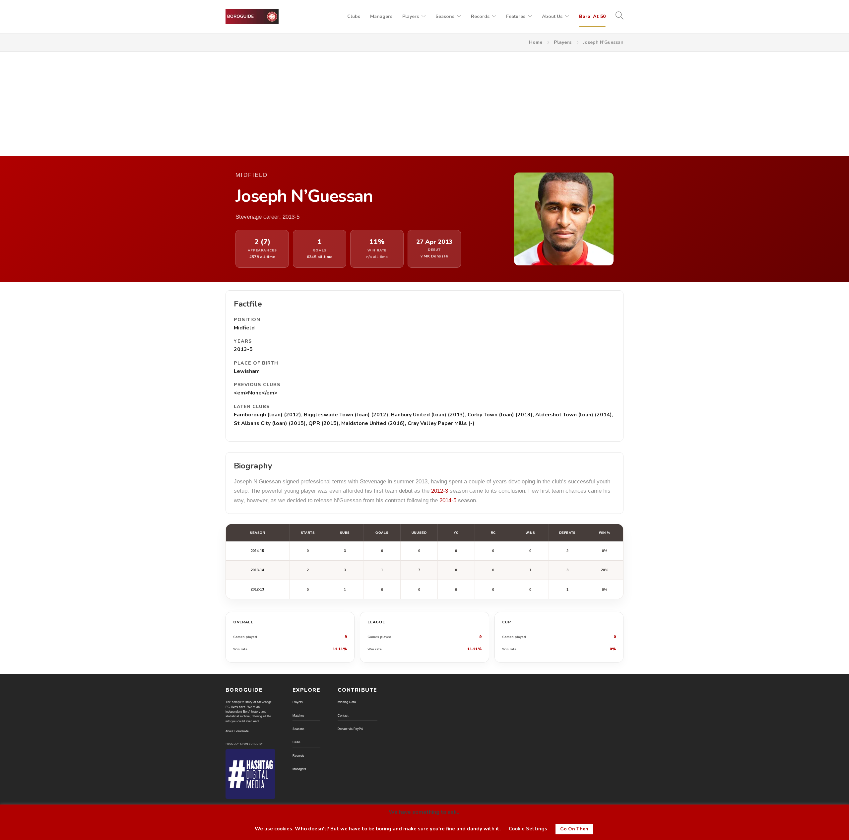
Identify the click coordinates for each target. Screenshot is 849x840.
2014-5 (447, 500)
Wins (530, 532)
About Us (552, 16)
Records (480, 16)
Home (536, 42)
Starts (308, 532)
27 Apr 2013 (434, 242)
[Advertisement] (424, 101)
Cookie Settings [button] (528, 828)
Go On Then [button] (574, 829)
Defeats (567, 532)
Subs (345, 532)
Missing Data (347, 702)
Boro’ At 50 (592, 16)
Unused (419, 532)
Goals (381, 532)
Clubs (353, 16)
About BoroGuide (237, 731)
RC (493, 532)
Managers (381, 16)
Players (410, 16)
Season (257, 532)
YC (456, 532)
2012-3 (439, 491)
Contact (343, 715)
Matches (298, 715)
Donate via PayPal (350, 729)
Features (515, 16)
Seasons (444, 16)
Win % (604, 532)
